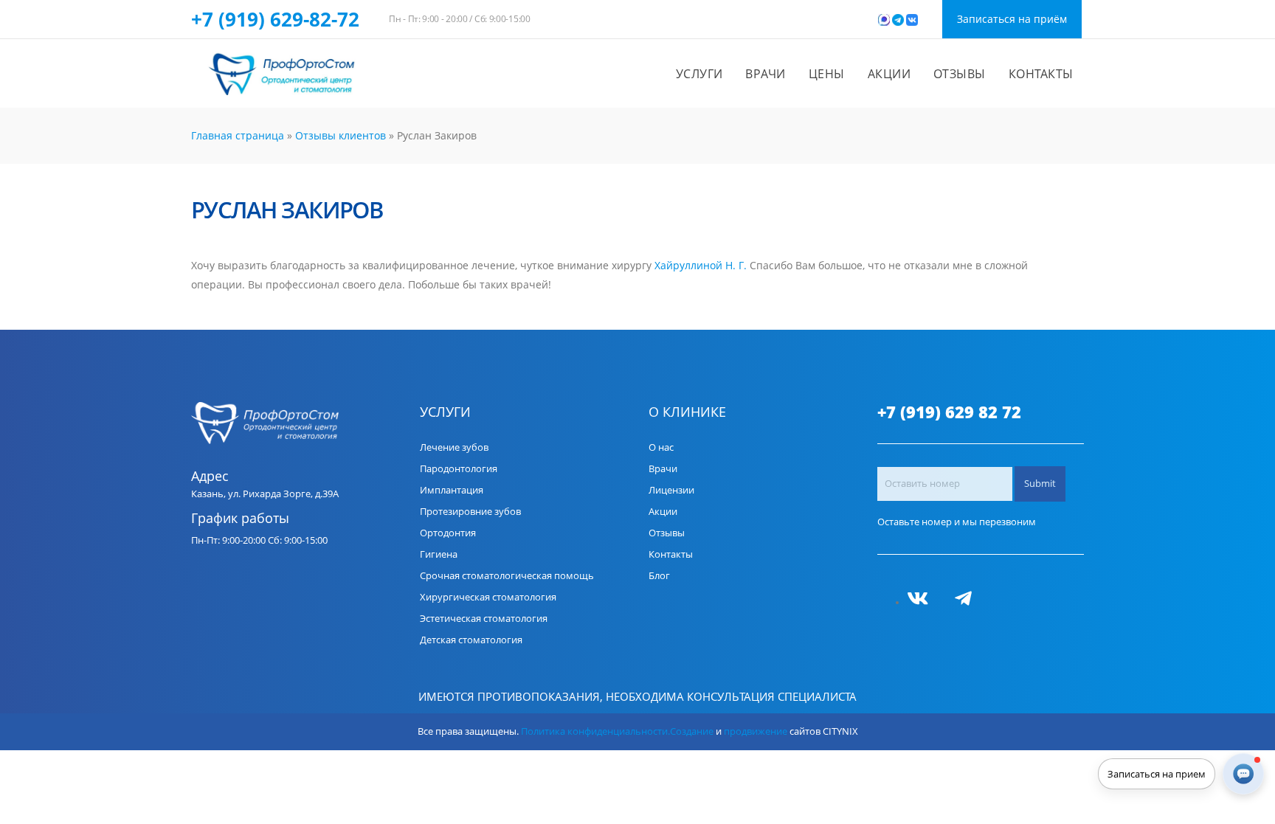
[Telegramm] (969, 602)
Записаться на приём (1012, 19)
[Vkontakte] (923, 602)
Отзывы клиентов (340, 135)
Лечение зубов (454, 447)
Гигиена (438, 554)
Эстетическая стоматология (483, 618)
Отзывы (959, 74)
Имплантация (451, 490)
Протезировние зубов (470, 511)
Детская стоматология (471, 640)
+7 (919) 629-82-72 (275, 19)
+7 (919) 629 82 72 (949, 412)
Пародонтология (458, 469)
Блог (659, 575)
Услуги (699, 74)
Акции (889, 74)
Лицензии (671, 490)
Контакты (1041, 74)
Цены (827, 74)
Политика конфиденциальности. (595, 731)
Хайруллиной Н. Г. (700, 265)
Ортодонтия (448, 533)
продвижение (755, 731)
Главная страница (237, 135)
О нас (661, 447)
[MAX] (947, 602)
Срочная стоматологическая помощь (507, 575)
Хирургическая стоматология (488, 597)
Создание (691, 731)
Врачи (765, 74)
